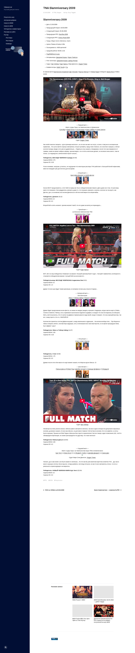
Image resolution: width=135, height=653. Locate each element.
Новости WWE (8, 23)
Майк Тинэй (60, 67)
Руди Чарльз (64, 64)
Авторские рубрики (10, 20)
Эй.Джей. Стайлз (80, 453)
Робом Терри (95, 72)
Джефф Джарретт (94, 453)
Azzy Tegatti (72, 12)
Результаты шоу (9, 17)
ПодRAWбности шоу (53, 54)
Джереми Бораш (61, 57)
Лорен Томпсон (73, 57)
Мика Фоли (67, 453)
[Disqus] (82, 512)
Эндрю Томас (82, 64)
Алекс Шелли (101, 129)
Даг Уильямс (74, 72)
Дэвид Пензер (73, 60)
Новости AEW (8, 26)
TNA (55, 12)
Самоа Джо (105, 453)
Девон (98, 369)
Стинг (77, 341)
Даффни (93, 298)
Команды (9, 43)
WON (51, 480)
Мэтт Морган (85, 341)
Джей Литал (71, 129)
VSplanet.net (8, 7)
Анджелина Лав (80, 214)
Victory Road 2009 (64, 37)
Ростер (6, 35)
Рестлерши (9, 40)
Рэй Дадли (104, 369)
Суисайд (62, 129)
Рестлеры (9, 38)
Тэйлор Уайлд (78, 298)
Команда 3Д (91, 369)
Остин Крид (80, 129)
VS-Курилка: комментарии (12, 29)
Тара (88, 214)
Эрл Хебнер (55, 64)
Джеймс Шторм (80, 369)
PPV (45, 480)
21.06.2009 (46, 12)
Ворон (87, 298)
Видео (59, 12)
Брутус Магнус (84, 72)
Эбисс (70, 298)
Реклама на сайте (9, 32)
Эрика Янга (110, 72)
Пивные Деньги (61, 369)
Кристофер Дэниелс (77, 175)
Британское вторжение (61, 72)
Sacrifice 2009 (63, 34)
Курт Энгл (59, 453)
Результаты (58, 480)
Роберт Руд (70, 369)
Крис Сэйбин (90, 129)
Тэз (67, 67)
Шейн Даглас (90, 175)
